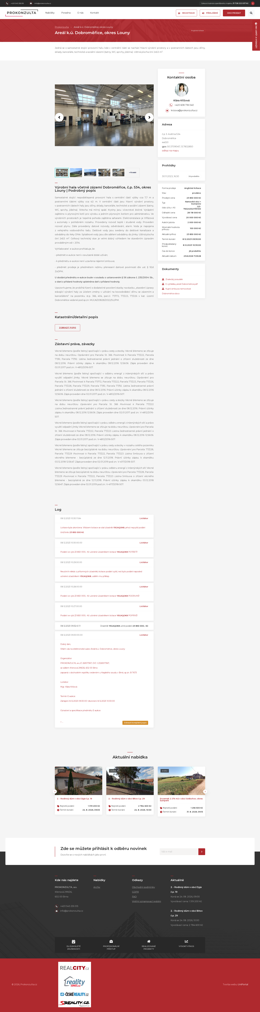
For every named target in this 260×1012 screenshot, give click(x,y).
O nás (80, 12)
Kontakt (94, 12)
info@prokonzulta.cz (42, 3)
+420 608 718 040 (184, 105)
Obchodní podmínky (143, 887)
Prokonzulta (62, 27)
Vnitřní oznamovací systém (146, 901)
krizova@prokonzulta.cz (183, 110)
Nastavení (201, 851)
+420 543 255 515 (17, 3)
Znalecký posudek (174, 279)
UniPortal (243, 984)
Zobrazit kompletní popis (135, 723)
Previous (55, 791)
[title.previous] (59, 117)
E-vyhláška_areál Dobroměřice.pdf (181, 284)
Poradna (66, 12)
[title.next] (149, 117)
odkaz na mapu (170, 150)
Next (205, 791)
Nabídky (50, 12)
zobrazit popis (67, 327)
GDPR (135, 892)
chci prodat (234, 13)
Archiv (96, 887)
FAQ (134, 896)
